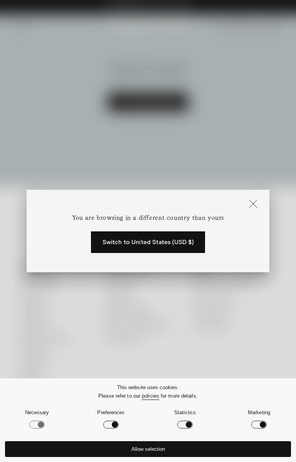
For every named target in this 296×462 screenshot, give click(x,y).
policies (150, 396)
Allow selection (148, 449)
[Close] (253, 204)
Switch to (148, 242)
